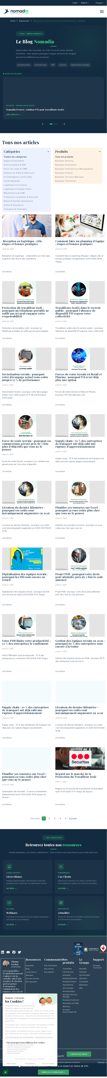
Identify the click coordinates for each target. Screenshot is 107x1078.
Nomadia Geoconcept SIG (70, 1011)
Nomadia (82, 969)
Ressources (24, 21)
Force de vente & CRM (15, 169)
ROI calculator (31, 982)
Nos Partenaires (50, 966)
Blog (28, 969)
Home (12, 21)
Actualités (30, 966)
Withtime (66, 1006)
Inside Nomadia (12, 181)
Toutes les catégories (15, 157)
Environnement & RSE (15, 165)
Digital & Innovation (14, 161)
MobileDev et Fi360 (71, 1003)
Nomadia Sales (69, 991)
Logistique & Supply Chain (17, 189)
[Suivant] (64, 123)
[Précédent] (42, 123)
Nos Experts (49, 972)
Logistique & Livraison (15, 185)
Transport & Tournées (15, 209)
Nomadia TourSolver (66, 181)
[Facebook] (14, 952)
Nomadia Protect (64, 173)
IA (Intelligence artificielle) (18, 177)
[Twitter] (19, 952)
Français (99, 3)
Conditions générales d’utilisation (68, 1062)
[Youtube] (8, 952)
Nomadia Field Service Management (74, 169)
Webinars (29, 975)
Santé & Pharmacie (14, 205)
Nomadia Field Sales (66, 165)
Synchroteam (68, 988)
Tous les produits (64, 157)
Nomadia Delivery (64, 161)
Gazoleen (67, 975)
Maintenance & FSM (14, 193)
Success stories (32, 978)
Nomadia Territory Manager (69, 177)
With (81, 988)
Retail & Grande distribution (18, 201)
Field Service (68, 972)
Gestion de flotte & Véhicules (19, 173)
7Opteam (83, 972)
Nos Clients (49, 969)
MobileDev (83, 985)
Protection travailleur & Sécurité (21, 197)
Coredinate (67, 969)
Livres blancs (31, 972)
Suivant (73, 818)
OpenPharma (68, 985)
